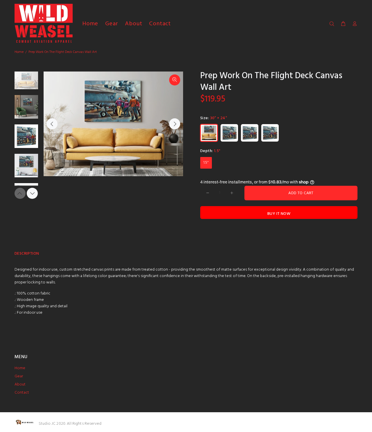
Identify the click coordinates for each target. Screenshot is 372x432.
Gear (19, 376)
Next (174, 123)
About (20, 384)
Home (19, 52)
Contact (22, 392)
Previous (52, 123)
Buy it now (278, 213)
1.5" (206, 162)
